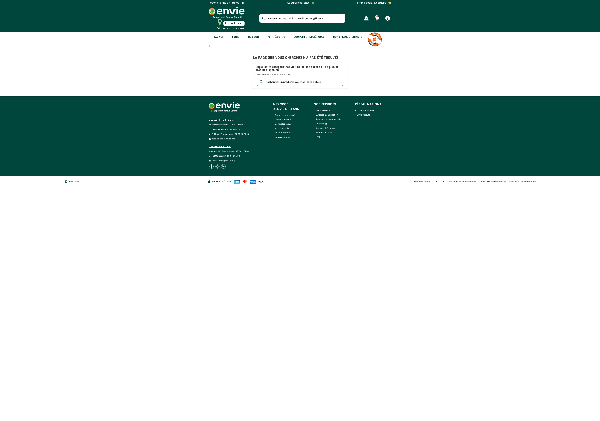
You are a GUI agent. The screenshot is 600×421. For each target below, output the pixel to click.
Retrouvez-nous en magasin (231, 28)
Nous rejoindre (282, 137)
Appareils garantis (298, 3)
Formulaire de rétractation (493, 181)
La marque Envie (365, 110)
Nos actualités (282, 128)
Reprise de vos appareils (328, 119)
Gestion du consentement (522, 181)
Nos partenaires (283, 132)
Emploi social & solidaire (372, 3)
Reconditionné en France (224, 2)
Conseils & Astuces (325, 127)
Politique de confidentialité (462, 181)
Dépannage (322, 123)
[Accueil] (210, 46)
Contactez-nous (283, 123)
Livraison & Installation (327, 114)
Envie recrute (363, 114)
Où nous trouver (283, 119)
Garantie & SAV (323, 110)
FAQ (318, 136)
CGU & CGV (440, 181)
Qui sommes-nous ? (285, 115)
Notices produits (324, 132)
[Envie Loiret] (227, 12)
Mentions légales (423, 181)
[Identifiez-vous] (366, 18)
